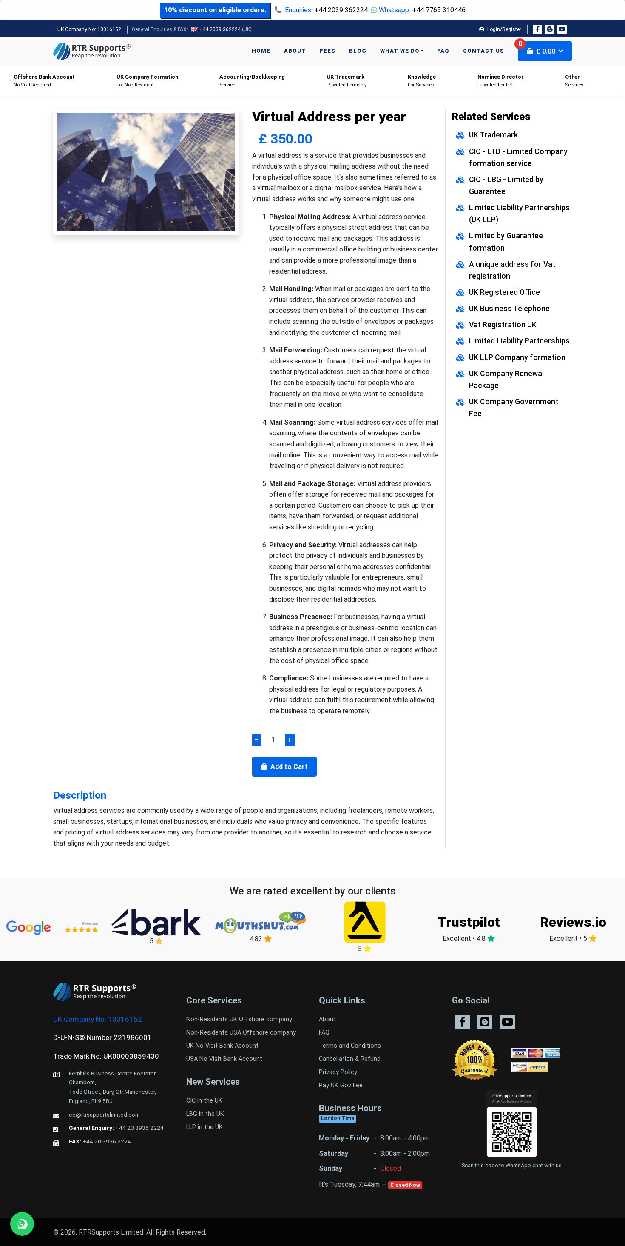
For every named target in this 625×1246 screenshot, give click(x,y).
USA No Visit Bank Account (224, 1059)
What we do (400, 51)
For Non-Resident (147, 81)
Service (252, 81)
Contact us (483, 51)
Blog (357, 51)
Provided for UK (500, 81)
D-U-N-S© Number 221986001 (102, 1037)
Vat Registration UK (503, 324)
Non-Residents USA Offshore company (241, 1032)
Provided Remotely (346, 81)
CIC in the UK (204, 1100)
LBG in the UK (205, 1113)
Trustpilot (469, 922)
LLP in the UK (204, 1127)
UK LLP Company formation (517, 357)
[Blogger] (549, 29)
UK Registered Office (504, 292)
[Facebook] (537, 29)
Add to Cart (288, 767)
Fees (327, 51)
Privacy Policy (338, 1072)
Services (574, 81)
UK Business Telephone (509, 308)
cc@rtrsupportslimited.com (104, 1114)
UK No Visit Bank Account (222, 1045)
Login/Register (503, 29)
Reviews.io (573, 922)
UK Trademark (493, 135)
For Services (422, 81)
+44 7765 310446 (439, 10)
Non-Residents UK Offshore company (239, 1019)
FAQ (443, 51)
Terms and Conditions (350, 1045)
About (295, 51)
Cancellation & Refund (350, 1059)
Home (261, 51)
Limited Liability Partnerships (519, 341)
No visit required (44, 81)
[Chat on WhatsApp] (22, 1224)
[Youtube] (562, 29)
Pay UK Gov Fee (341, 1085)
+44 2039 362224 (341, 10)
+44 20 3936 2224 (139, 1127)
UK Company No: (89, 29)
